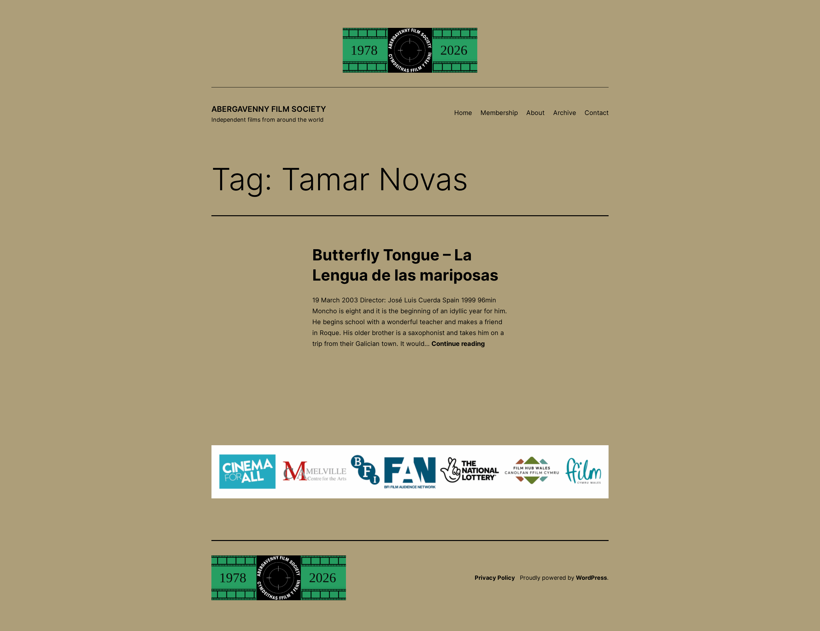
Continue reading (458, 344)
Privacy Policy (495, 577)
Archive (564, 113)
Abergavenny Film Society (268, 109)
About (535, 113)
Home (463, 113)
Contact (597, 113)
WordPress (591, 577)
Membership (499, 113)
